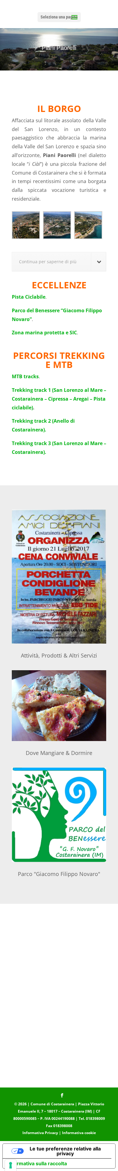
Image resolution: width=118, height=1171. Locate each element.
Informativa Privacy (40, 1132)
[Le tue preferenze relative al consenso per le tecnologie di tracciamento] (10, 1165)
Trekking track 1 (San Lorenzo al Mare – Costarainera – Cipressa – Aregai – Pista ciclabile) (59, 399)
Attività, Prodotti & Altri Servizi (59, 655)
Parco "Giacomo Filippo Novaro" (59, 873)
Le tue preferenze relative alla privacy (65, 1151)
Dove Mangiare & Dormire (59, 752)
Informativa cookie (79, 1132)
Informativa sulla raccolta (37, 1163)
